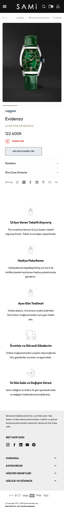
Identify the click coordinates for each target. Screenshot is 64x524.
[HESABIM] (58, 6)
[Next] (55, 62)
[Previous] (9, 62)
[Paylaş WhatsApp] (17, 182)
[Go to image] (10, 105)
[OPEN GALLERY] (32, 62)
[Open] (5, 6)
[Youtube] (27, 445)
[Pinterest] (34, 445)
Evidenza (57, 18)
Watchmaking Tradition (39, 18)
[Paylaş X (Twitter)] (23, 182)
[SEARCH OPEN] (44, 6)
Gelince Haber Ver (23, 151)
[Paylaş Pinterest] (43, 182)
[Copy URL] (56, 182)
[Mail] (49, 182)
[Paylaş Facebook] (30, 182)
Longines (20, 18)
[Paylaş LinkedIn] (36, 182)
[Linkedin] (21, 445)
